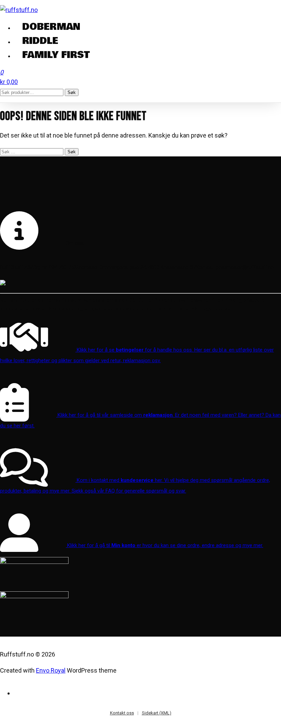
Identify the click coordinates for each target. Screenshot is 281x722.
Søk (72, 92)
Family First (56, 55)
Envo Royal (50, 670)
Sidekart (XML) (156, 712)
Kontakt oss (122, 712)
